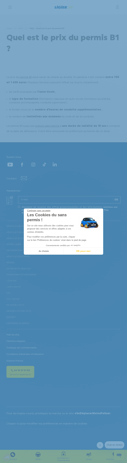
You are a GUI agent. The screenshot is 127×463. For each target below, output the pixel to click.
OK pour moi (83, 251)
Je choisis (44, 251)
